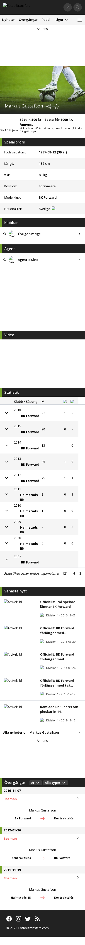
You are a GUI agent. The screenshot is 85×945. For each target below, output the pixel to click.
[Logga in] (67, 7)
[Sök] (77, 7)
